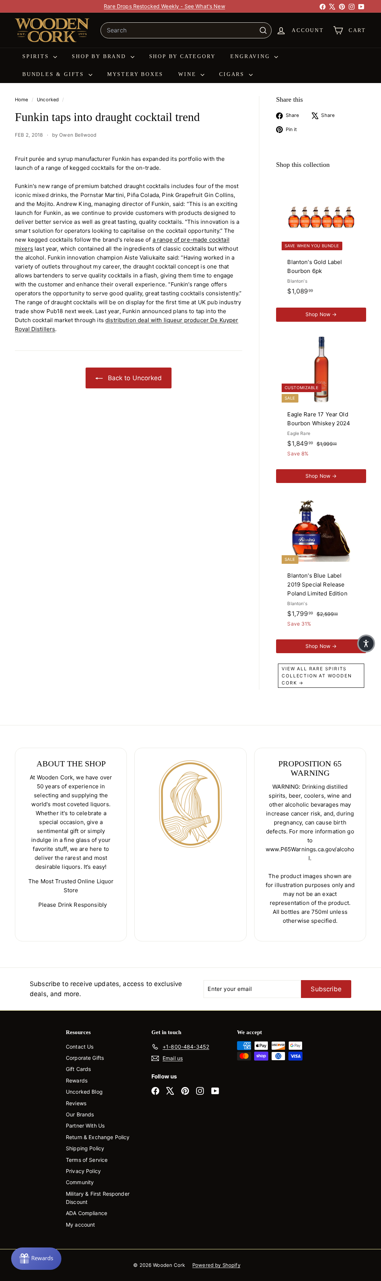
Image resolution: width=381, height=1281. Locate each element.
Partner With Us (85, 1125)
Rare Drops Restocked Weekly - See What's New (164, 6)
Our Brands (80, 1114)
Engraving (251, 56)
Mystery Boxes (135, 74)
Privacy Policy (83, 1171)
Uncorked (48, 99)
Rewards (76, 1080)
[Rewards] (36, 1258)
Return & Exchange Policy (98, 1137)
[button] (366, 643)
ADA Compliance (86, 1213)
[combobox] (186, 30)
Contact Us (80, 1046)
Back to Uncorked (134, 378)
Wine (188, 74)
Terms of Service (87, 1160)
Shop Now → (321, 314)
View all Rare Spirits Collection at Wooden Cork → (317, 676)
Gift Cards (78, 1069)
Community (80, 1182)
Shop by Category (182, 56)
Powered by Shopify (216, 1265)
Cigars (233, 74)
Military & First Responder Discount (97, 1198)
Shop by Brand (100, 56)
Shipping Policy (85, 1148)
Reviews (76, 1103)
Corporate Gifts (85, 1058)
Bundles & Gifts (54, 74)
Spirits (36, 56)
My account (80, 1224)
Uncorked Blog (84, 1091)
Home (22, 99)
